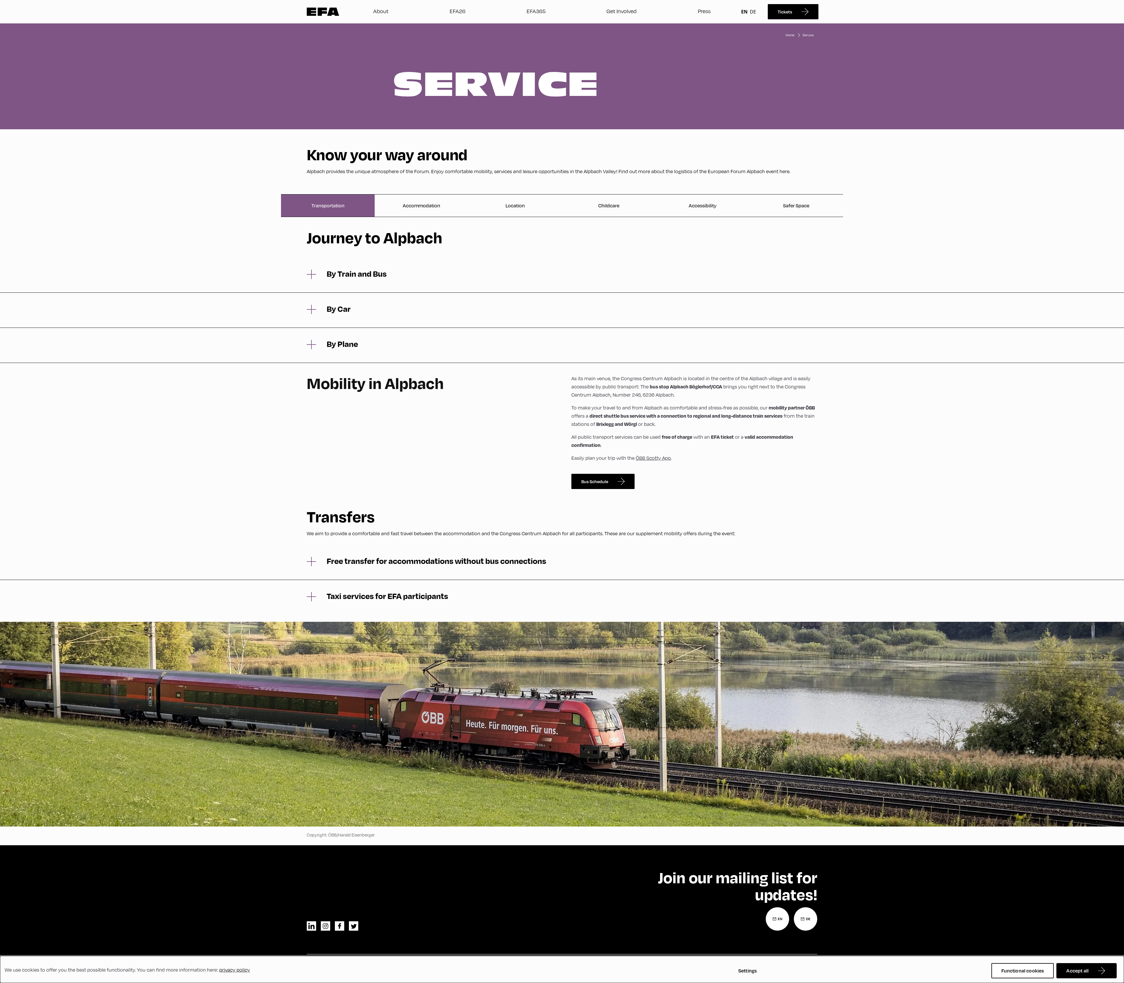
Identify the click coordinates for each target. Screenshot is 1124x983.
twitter (353, 926)
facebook (339, 926)
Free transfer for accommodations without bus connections (436, 561)
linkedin (311, 926)
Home (790, 35)
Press (704, 11)
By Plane (342, 344)
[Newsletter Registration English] (777, 919)
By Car (339, 309)
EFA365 (536, 11)
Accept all (1077, 970)
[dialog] (562, 969)
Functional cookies (1022, 970)
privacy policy (234, 970)
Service (808, 35)
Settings (747, 970)
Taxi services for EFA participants (387, 596)
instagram (325, 926)
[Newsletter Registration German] (805, 919)
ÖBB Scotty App (653, 458)
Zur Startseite (323, 12)
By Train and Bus (357, 273)
